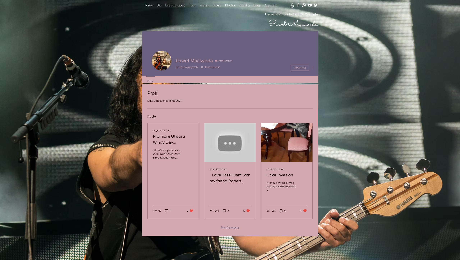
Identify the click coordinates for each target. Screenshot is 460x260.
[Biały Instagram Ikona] (304, 5)
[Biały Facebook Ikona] (298, 5)
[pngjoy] (292, 5)
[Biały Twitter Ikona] (315, 5)
